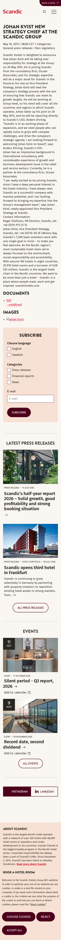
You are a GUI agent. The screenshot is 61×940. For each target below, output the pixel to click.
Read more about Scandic (31, 864)
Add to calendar (15, 692)
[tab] (17, 792)
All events (30, 763)
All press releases (30, 608)
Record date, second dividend (23, 744)
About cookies (38, 904)
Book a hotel (48, 3)
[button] (54, 12)
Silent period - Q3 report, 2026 (28, 683)
